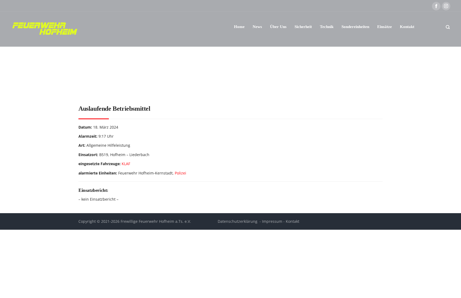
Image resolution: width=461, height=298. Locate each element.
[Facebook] (436, 6)
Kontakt (292, 221)
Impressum (272, 221)
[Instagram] (446, 6)
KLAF (126, 163)
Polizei (180, 173)
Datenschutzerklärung (237, 221)
